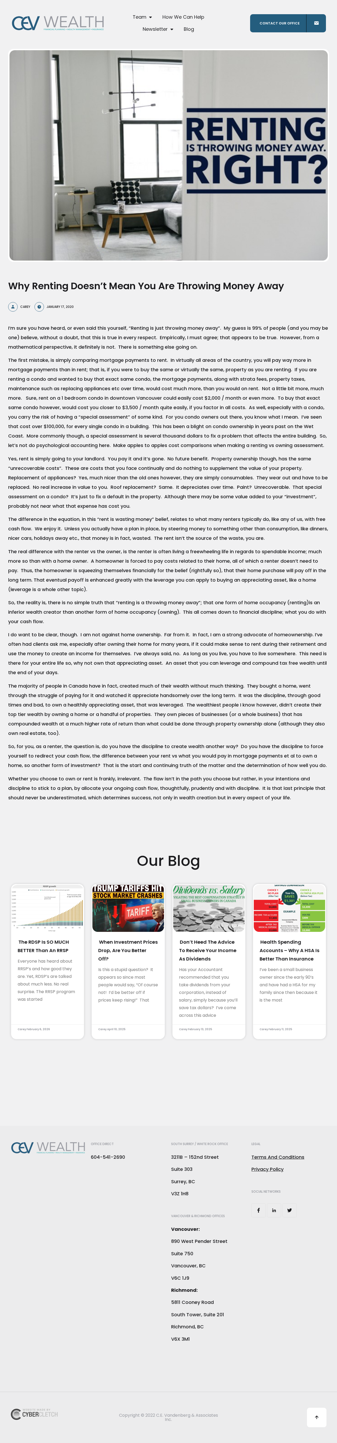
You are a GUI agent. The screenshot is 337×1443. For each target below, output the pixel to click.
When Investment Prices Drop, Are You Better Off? (128, 950)
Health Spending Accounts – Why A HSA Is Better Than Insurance (289, 950)
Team (139, 17)
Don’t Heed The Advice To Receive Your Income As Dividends (207, 950)
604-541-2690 (108, 1157)
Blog (189, 29)
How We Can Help (183, 17)
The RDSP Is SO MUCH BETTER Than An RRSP (43, 946)
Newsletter (155, 29)
